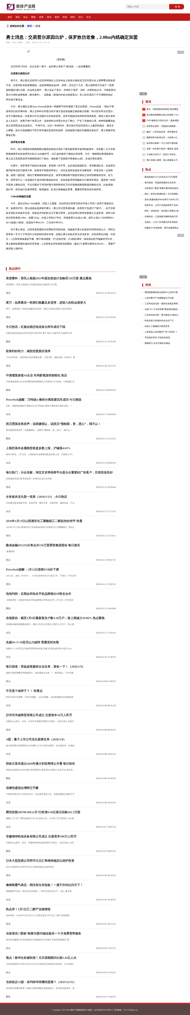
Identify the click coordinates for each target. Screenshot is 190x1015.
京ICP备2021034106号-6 (103, 1010)
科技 (65, 17)
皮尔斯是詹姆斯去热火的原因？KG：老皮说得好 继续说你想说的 (164, 115)
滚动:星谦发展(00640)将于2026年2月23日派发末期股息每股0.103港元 (163, 199)
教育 (57, 17)
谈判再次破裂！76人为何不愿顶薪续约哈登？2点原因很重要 (164, 143)
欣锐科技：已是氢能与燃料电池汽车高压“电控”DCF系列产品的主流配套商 (163, 216)
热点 (25, 17)
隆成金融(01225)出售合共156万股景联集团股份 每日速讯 (163, 177)
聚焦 (33, 17)
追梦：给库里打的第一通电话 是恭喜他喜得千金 (164, 149)
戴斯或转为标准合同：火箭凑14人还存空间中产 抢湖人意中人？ (164, 137)
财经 (73, 17)
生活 (88, 17)
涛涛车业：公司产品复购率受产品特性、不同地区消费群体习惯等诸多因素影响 (163, 205)
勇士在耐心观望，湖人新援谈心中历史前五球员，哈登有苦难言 (164, 160)
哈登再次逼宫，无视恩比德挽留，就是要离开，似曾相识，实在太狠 (164, 126)
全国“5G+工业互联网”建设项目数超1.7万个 (163, 309)
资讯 (17, 17)
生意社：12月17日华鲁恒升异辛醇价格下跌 (163, 222)
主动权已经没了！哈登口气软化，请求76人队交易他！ (164, 154)
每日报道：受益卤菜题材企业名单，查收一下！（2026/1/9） (163, 182)
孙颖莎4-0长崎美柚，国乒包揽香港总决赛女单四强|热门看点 (163, 228)
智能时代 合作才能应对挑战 (157, 343)
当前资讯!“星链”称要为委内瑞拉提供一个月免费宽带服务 (163, 188)
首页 (10, 17)
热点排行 (15, 268)
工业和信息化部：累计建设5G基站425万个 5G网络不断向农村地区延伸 (163, 315)
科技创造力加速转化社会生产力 (159, 320)
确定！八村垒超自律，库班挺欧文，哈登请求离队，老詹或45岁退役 (164, 132)
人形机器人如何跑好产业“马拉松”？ (161, 332)
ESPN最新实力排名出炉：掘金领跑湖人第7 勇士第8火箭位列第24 (164, 120)
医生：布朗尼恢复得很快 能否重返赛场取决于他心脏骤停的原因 (164, 109)
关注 (80, 17)
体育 (41, 17)
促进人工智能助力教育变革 (157, 326)
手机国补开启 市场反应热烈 (157, 337)
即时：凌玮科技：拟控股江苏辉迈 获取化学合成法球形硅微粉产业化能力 (163, 211)
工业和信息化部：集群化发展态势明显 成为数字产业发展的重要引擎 (163, 304)
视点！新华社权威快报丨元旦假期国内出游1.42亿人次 (163, 194)
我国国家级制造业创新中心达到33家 (161, 292)
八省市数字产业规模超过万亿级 (159, 298)
